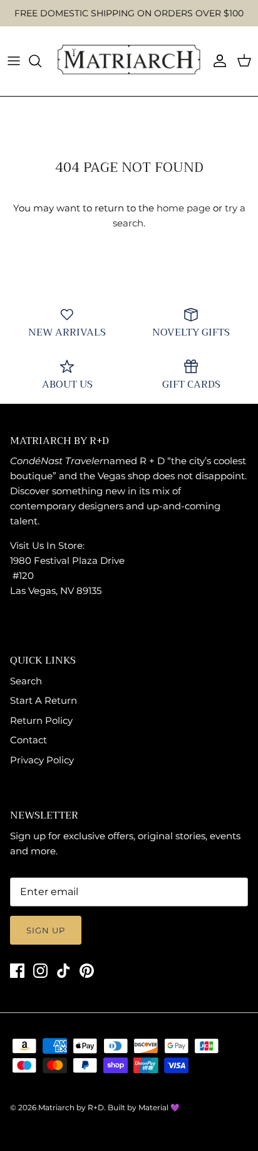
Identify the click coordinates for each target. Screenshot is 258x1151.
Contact (28, 740)
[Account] (216, 61)
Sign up (45, 930)
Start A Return (43, 700)
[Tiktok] (63, 970)
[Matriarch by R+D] (129, 61)
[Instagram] (40, 970)
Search (26, 681)
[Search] (41, 61)
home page (183, 208)
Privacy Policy (42, 760)
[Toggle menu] (14, 61)
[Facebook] (17, 970)
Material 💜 (159, 1107)
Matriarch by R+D (71, 1107)
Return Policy (41, 720)
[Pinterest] (87, 970)
